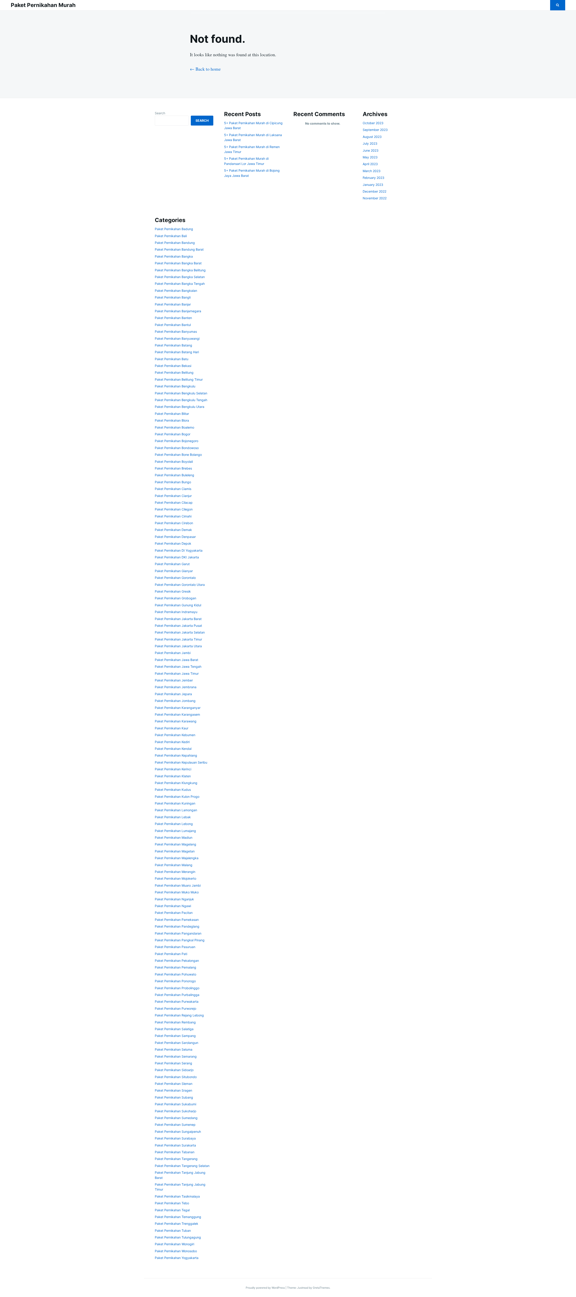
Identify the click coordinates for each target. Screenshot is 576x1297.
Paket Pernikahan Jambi (173, 653)
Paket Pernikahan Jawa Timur (177, 673)
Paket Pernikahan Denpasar (175, 537)
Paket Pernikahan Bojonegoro (176, 441)
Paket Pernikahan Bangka (174, 256)
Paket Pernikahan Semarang (176, 1056)
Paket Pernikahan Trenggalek (176, 1223)
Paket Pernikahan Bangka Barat (178, 263)
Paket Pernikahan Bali (171, 236)
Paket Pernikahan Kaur (171, 728)
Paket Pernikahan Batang (173, 345)
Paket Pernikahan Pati (171, 954)
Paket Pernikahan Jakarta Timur (178, 639)
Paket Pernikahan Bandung (175, 243)
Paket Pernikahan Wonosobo (176, 1251)
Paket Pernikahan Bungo (173, 482)
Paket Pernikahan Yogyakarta (176, 1258)
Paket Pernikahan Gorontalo (175, 578)
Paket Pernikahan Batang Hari (177, 352)
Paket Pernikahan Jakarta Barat (178, 619)
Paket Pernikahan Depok (173, 543)
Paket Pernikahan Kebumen (175, 735)
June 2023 (370, 150)
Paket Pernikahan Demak (173, 530)
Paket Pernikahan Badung (174, 229)
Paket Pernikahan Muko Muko (177, 892)
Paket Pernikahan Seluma (173, 1049)
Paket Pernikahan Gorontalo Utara (180, 585)
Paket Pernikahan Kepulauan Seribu (181, 762)
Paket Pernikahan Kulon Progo (177, 796)
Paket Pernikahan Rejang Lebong (179, 1015)
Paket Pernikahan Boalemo (174, 427)
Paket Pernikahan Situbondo (176, 1077)
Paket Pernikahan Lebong (174, 824)
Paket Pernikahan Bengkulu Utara (179, 407)
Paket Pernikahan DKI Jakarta (177, 557)
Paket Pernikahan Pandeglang (177, 926)
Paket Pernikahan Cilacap (174, 502)
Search (160, 113)
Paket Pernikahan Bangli (173, 297)
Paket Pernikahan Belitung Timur (179, 379)
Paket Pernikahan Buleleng (174, 475)
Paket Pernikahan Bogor (172, 434)
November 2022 (375, 198)
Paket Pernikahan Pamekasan (177, 920)
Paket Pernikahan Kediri (172, 742)
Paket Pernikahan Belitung (174, 372)
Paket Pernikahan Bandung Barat (179, 249)
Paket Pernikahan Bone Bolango (178, 454)
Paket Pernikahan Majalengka (176, 858)
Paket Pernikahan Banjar (173, 304)
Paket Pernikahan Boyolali (174, 461)
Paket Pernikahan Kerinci (173, 769)
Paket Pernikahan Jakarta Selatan (180, 632)
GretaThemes (321, 1287)
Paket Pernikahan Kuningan (175, 803)
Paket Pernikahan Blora (172, 420)
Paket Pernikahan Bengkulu (175, 386)
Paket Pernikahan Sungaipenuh (178, 1131)
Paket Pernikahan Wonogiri (174, 1244)
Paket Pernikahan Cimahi (173, 516)
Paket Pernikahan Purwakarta (176, 1001)
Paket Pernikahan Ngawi (173, 906)
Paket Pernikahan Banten (173, 318)
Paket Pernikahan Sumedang (176, 1118)
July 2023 (370, 143)
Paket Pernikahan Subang (174, 1097)
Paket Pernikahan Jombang (175, 701)
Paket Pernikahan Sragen (173, 1090)
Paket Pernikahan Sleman (173, 1084)
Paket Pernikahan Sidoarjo (174, 1070)
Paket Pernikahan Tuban (173, 1230)
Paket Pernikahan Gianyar (174, 571)
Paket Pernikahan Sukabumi (175, 1104)
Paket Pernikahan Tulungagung (178, 1237)
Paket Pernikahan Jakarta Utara (178, 646)
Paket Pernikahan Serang (173, 1063)
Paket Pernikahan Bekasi (173, 366)
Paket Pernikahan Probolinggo (177, 988)
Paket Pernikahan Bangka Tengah (180, 283)
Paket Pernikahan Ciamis (173, 489)
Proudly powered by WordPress (266, 1287)
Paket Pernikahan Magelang (175, 844)
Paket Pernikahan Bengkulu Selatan (181, 393)
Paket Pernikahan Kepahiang (176, 755)
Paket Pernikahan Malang (173, 865)
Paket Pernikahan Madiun (173, 837)
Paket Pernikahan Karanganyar (177, 708)
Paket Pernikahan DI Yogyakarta (178, 550)
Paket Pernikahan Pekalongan (177, 960)
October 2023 (373, 123)
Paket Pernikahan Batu (171, 359)
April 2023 (370, 164)
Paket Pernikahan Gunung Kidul (178, 605)
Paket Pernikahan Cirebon (174, 523)
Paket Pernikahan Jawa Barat (176, 660)
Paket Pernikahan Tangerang (176, 1159)
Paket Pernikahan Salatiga (174, 1029)
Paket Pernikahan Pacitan (174, 913)
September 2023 (375, 130)
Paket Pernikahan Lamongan (176, 810)
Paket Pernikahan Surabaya (175, 1138)
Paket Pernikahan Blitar (172, 414)
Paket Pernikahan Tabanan (174, 1152)
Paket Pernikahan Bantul (173, 325)
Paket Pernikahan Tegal (172, 1210)
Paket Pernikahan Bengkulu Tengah (181, 400)
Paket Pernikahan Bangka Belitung (180, 270)
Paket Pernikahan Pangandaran (178, 933)
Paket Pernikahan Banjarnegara (178, 311)
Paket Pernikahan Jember (174, 680)
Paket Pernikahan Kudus (173, 789)
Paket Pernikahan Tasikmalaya (177, 1196)
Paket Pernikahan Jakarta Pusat (178, 625)
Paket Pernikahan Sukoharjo (175, 1111)
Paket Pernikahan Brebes (173, 468)
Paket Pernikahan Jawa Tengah (178, 666)
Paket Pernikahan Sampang (175, 1036)
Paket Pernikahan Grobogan (175, 598)
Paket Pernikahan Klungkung (176, 783)
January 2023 (373, 185)
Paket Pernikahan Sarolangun (176, 1043)
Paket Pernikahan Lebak (173, 817)
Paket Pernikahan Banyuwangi (177, 338)
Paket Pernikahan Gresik (173, 591)
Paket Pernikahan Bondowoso (177, 448)
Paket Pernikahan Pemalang (175, 967)
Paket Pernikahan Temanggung (178, 1217)
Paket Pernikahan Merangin (175, 872)
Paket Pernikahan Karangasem (177, 714)
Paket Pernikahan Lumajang (175, 831)
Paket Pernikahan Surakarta (175, 1145)
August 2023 (372, 137)
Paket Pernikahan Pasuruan (175, 947)
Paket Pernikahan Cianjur (173, 496)
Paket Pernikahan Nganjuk (174, 899)
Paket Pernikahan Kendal (173, 749)
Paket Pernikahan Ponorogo (175, 981)
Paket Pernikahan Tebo (172, 1203)
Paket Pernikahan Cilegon (174, 509)
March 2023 (371, 171)
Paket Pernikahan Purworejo (175, 1008)
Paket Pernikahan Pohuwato (175, 974)
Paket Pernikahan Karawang (175, 721)
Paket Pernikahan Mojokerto (175, 878)
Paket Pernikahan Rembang (175, 1022)
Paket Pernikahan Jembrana (175, 687)
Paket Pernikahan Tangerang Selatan (182, 1166)
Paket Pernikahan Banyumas (176, 331)
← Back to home (205, 69)
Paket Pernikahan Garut (172, 564)
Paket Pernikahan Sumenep (175, 1124)
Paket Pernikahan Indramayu (176, 612)
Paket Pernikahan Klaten (173, 776)
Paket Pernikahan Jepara (173, 694)
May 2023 (370, 157)
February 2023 (373, 178)
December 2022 (374, 191)
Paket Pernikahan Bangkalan (176, 290)
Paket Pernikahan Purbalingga (177, 995)
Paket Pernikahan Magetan (175, 851)
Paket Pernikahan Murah (43, 5)
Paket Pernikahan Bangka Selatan (180, 277)
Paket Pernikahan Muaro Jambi (178, 885)
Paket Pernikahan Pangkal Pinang (180, 940)
